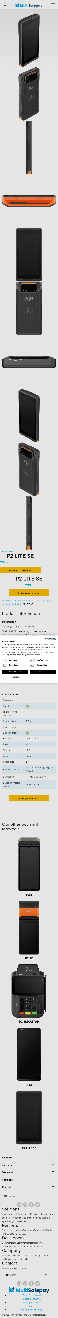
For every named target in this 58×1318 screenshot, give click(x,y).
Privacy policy (50, 639)
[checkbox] (4, 660)
